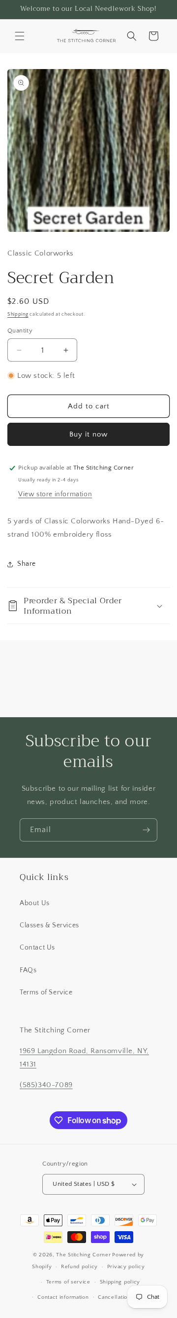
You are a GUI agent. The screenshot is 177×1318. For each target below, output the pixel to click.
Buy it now (88, 434)
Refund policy (79, 1267)
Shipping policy (120, 1282)
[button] (19, 36)
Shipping (18, 314)
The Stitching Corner (83, 1255)
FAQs (28, 970)
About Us (35, 903)
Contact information (62, 1297)
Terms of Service (46, 992)
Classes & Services (49, 925)
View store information (55, 494)
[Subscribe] (146, 830)
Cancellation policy (123, 1297)
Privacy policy (126, 1267)
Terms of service (68, 1282)
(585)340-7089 (46, 1085)
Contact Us (37, 948)
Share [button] (26, 564)
